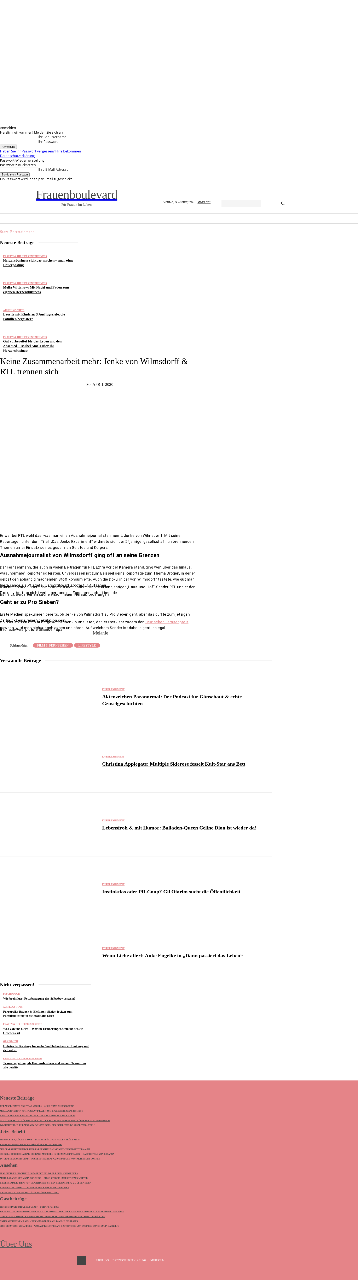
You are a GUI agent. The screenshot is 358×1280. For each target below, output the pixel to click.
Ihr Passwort (48, 141)
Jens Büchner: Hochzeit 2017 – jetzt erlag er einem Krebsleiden (39, 1173)
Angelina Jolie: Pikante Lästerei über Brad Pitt (29, 1192)
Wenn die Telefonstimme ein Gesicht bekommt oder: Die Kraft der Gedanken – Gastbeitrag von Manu (62, 1212)
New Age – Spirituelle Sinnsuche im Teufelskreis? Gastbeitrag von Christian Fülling (52, 1216)
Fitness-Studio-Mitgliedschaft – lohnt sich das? (29, 1207)
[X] (97, 520)
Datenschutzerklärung (17, 155)
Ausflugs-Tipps (13, 310)
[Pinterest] (109, 520)
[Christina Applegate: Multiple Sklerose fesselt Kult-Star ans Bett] (49, 760)
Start (4, 232)
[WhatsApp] (121, 520)
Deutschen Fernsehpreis (167, 622)
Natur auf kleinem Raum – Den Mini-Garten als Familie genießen (39, 1221)
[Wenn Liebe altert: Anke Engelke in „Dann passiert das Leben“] (49, 952)
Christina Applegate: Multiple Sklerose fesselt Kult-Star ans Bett (173, 764)
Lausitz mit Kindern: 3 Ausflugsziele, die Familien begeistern (37, 1115)
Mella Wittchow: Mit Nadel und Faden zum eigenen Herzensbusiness (41, 1111)
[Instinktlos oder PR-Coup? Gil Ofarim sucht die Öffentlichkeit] (49, 888)
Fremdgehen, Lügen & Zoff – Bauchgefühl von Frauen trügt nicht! (40, 1140)
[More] (137, 520)
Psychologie (11, 994)
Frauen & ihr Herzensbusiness (25, 256)
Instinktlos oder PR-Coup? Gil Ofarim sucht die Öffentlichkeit (171, 891)
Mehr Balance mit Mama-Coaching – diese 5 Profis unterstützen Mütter (44, 1178)
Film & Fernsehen (53, 645)
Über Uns (16, 1243)
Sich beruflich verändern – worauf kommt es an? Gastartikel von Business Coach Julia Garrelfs (59, 1226)
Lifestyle (87, 645)
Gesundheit (10, 1041)
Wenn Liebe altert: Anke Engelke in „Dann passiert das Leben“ (172, 955)
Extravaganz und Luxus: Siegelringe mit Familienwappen (34, 1187)
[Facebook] (84, 520)
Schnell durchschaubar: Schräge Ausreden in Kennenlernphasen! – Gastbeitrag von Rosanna (57, 1154)
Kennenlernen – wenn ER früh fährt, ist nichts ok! (31, 1144)
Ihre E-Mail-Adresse (53, 169)
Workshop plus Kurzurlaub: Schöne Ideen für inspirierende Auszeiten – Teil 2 (47, 1125)
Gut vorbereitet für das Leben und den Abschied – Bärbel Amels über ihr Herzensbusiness (32, 345)
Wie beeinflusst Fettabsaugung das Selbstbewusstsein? (39, 998)
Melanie (100, 633)
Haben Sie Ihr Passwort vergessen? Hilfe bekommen (40, 151)
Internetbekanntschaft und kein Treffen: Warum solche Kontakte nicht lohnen (50, 1159)
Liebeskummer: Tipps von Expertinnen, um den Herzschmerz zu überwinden (45, 1183)
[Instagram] (81, 1260)
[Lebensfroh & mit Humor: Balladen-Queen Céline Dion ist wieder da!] (49, 824)
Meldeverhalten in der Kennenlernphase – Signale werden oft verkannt (45, 1149)
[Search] (282, 203)
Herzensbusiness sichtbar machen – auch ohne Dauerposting (37, 1106)
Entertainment (22, 232)
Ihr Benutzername (52, 137)
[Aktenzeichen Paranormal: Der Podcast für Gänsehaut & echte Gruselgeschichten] (49, 696)
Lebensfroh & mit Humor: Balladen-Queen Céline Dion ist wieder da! (179, 828)
